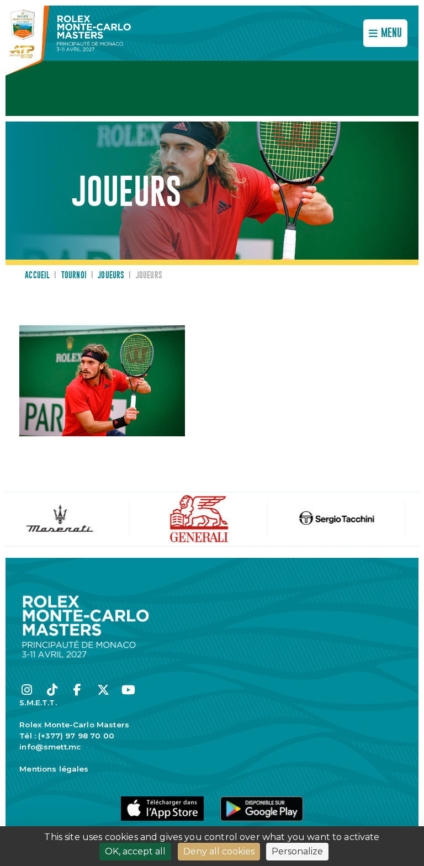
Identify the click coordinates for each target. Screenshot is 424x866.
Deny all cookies (219, 851)
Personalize (297, 851)
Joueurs (111, 276)
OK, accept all (135, 851)
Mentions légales (53, 768)
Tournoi (74, 276)
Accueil (37, 276)
